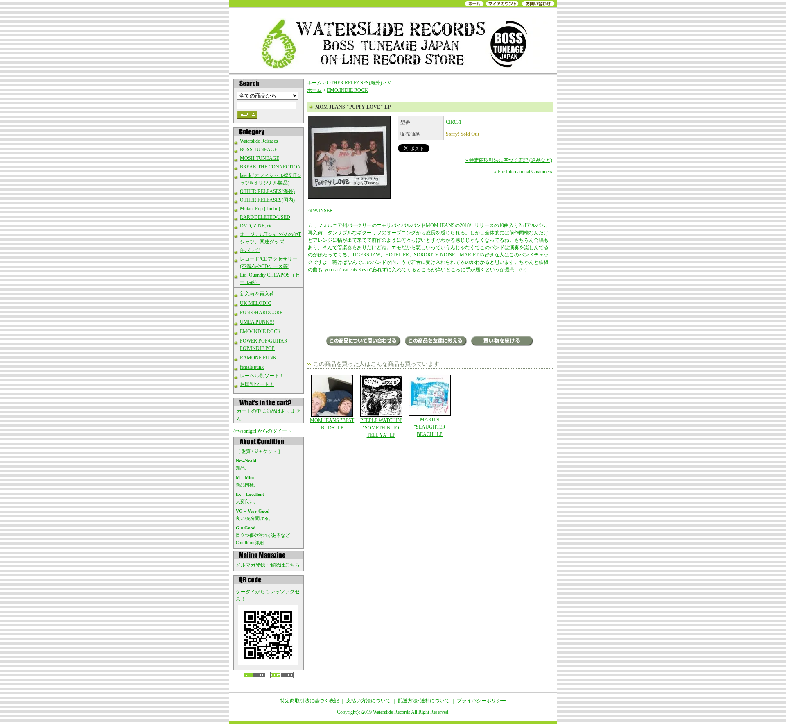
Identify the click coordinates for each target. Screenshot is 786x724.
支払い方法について (368, 701)
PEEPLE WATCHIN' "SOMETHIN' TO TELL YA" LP (381, 428)
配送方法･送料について (423, 701)
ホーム (314, 83)
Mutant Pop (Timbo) (260, 208)
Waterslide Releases (259, 141)
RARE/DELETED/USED (265, 217)
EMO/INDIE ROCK (260, 331)
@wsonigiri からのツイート (262, 431)
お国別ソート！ (257, 384)
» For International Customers (523, 172)
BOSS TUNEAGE (258, 149)
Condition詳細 (250, 542)
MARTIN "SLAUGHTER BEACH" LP (429, 427)
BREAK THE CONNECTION (270, 167)
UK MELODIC (255, 303)
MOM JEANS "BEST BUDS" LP (332, 424)
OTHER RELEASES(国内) (267, 200)
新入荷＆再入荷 (257, 294)
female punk (252, 367)
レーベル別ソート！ (262, 376)
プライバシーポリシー (481, 701)
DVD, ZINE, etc (256, 226)
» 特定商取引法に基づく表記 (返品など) (508, 160)
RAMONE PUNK (258, 358)
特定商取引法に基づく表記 (309, 701)
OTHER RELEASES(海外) (267, 191)
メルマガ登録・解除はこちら (268, 565)
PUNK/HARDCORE (261, 312)
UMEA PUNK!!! (257, 322)
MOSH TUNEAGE (259, 158)
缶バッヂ (250, 250)
